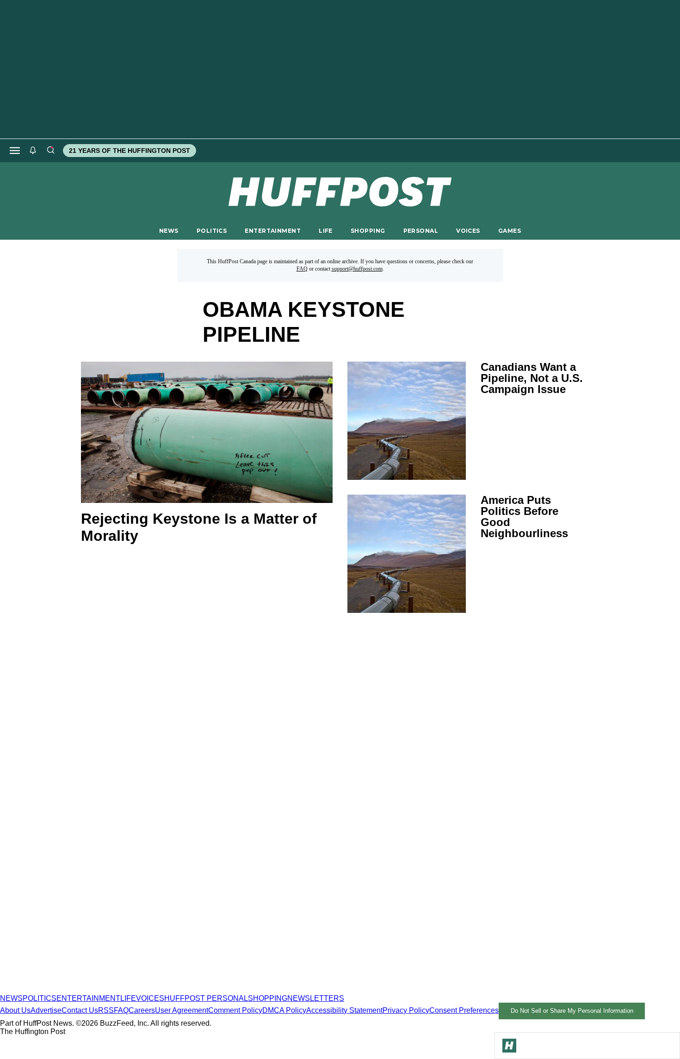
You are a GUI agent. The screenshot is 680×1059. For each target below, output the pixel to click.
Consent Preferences (464, 1010)
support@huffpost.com (357, 269)
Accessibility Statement (344, 1010)
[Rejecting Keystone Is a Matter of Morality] (207, 432)
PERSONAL (420, 230)
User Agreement (181, 1010)
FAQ (302, 269)
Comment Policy (235, 1010)
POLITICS (212, 230)
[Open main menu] (14, 150)
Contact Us (80, 1010)
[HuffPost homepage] (119, 990)
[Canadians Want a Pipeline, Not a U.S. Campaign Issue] (406, 421)
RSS (106, 1010)
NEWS (169, 230)
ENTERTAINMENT (273, 230)
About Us (15, 1010)
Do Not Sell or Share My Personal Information (572, 1010)
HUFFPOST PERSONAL (206, 998)
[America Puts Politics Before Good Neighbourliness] (406, 554)
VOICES (468, 230)
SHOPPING (368, 230)
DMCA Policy (284, 1010)
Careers (142, 1010)
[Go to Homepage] (509, 1046)
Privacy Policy (406, 1010)
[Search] (50, 151)
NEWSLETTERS (315, 998)
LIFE (326, 230)
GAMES (509, 230)
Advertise (46, 1010)
